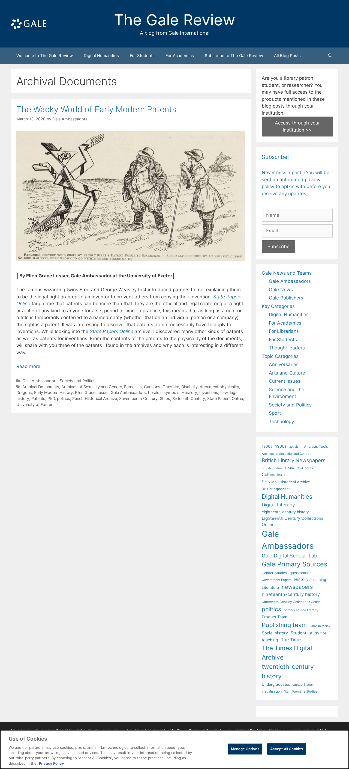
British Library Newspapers (294, 460)
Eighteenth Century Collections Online (292, 521)
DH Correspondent (276, 489)
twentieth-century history (288, 671)
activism (295, 447)
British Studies (272, 468)
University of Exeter (34, 404)
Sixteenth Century (188, 398)
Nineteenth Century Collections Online (291, 602)
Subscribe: (275, 157)
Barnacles (133, 386)
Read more (28, 366)
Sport (275, 413)
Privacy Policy (51, 763)
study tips (318, 633)
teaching (270, 639)
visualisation (272, 691)
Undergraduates (276, 684)
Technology (281, 421)
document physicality (219, 386)
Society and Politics (77, 380)
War (287, 691)
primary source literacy (301, 610)
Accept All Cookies (286, 749)
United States (303, 685)
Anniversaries (284, 364)
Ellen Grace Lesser (92, 392)
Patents (38, 398)
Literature (270, 587)
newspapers (297, 587)
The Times (291, 639)
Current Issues (284, 381)
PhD (51, 398)
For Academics (180, 55)
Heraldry (189, 392)
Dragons (24, 392)
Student (298, 633)
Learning (318, 579)
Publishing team (284, 624)
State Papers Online (225, 398)
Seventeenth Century (138, 398)
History (301, 579)
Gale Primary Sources (294, 564)
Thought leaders (287, 348)
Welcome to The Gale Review (44, 55)
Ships (165, 398)
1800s (267, 446)
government (300, 573)
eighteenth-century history (285, 512)
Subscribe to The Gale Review (234, 55)
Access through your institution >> (297, 126)
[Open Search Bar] (330, 55)
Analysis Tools (316, 446)
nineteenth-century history (291, 594)
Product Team (274, 616)
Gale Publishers (286, 298)
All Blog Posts (287, 55)
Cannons (152, 386)
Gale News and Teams (287, 273)
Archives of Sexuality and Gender (91, 386)
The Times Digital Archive (287, 652)
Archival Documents (40, 386)
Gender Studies (274, 573)
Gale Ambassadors (40, 380)
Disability (189, 386)
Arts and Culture (287, 373)
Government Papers (276, 580)
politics (63, 398)
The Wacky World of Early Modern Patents (96, 109)
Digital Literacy (278, 504)
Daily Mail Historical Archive (286, 482)
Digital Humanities (101, 55)
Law (224, 392)
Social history (275, 633)
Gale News (281, 289)
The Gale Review (174, 20)
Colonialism (273, 474)
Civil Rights (305, 468)
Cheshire (171, 386)
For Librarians (284, 331)
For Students (142, 55)
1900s (281, 446)
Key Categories (278, 306)
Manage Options (245, 749)
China (289, 468)
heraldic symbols (163, 392)
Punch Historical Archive (94, 398)
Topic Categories (280, 356)
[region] (174, 749)
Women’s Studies (304, 691)
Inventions (208, 392)
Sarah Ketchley (319, 626)
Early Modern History (53, 392)
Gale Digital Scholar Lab (289, 556)
